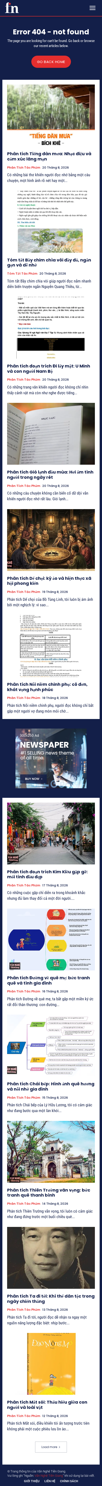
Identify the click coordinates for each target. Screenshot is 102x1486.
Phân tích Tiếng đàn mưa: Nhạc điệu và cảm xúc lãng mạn (49, 156)
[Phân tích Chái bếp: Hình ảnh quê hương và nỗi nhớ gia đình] (51, 1045)
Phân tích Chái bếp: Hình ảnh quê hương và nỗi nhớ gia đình (50, 1086)
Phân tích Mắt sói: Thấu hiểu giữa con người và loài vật (47, 1404)
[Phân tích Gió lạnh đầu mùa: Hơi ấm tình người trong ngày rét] (51, 434)
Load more (49, 1447)
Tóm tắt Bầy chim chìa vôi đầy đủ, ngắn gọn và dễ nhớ (49, 262)
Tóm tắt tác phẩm (22, 274)
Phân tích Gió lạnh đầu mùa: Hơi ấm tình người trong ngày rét (50, 474)
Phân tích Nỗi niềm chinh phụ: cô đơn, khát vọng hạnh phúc (47, 686)
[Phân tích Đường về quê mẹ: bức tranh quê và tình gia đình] (51, 939)
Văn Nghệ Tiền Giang (49, 1475)
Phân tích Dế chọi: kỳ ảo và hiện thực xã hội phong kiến (49, 580)
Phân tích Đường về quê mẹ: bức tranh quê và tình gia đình (48, 980)
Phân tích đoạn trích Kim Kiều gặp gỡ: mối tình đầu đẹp (47, 874)
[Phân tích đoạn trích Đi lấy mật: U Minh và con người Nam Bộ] (51, 328)
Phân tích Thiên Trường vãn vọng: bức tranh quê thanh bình (48, 1192)
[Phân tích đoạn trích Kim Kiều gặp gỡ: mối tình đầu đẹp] (51, 833)
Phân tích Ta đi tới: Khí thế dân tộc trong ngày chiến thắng (51, 1298)
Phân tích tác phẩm (23, 168)
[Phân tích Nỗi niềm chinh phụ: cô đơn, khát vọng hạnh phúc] (51, 646)
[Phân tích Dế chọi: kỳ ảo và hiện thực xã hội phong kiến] (51, 540)
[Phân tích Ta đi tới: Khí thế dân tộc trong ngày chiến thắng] (51, 1258)
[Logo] (12, 7)
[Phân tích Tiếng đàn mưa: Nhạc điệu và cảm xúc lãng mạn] (51, 115)
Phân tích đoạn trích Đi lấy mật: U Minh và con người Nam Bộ (48, 368)
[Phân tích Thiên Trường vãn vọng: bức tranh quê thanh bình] (51, 1152)
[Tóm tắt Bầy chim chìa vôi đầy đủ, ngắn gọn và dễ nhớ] (51, 222)
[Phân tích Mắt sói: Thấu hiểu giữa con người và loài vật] (51, 1364)
